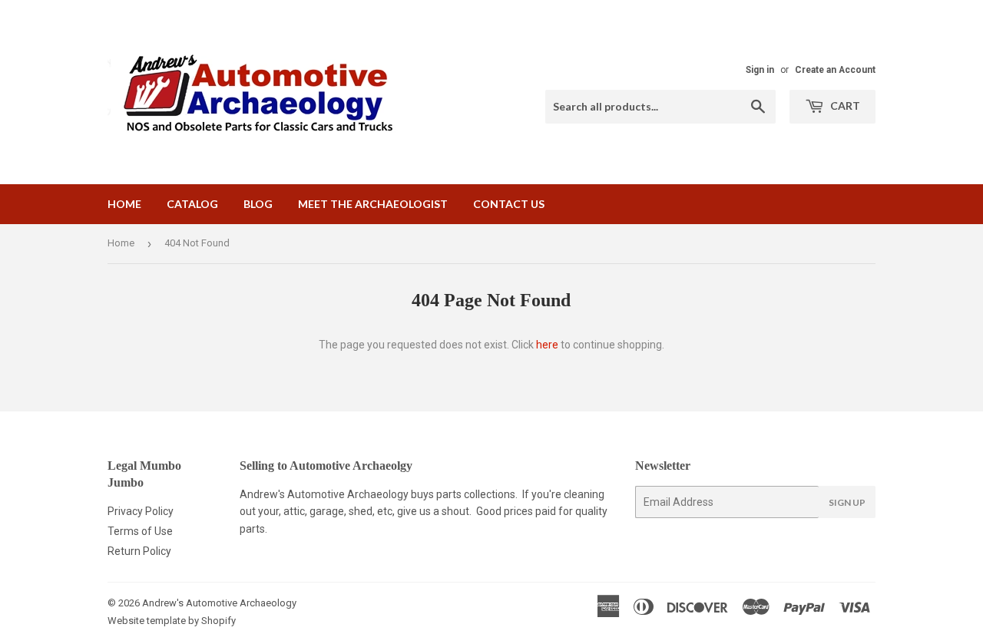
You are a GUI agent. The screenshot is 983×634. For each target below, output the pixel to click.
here (547, 344)
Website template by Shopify (172, 620)
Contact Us (508, 203)
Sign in (760, 69)
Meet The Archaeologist (373, 203)
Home (124, 203)
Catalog (192, 203)
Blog (258, 203)
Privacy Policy (141, 511)
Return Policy (139, 551)
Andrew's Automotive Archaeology (219, 603)
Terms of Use (140, 531)
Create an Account (835, 69)
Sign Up (847, 502)
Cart (844, 105)
